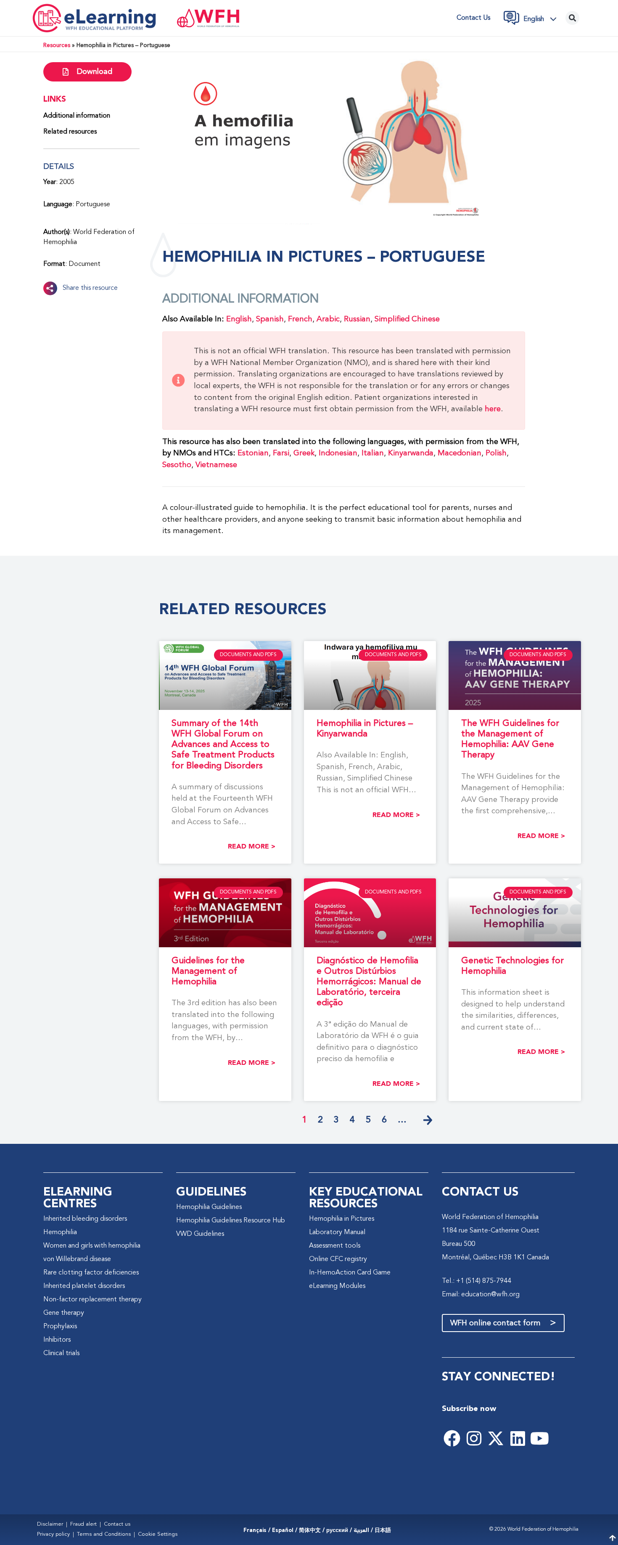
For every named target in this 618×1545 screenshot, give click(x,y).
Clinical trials (61, 1353)
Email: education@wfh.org (481, 1294)
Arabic (328, 319)
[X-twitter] (496, 1438)
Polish (496, 453)
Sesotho (176, 465)
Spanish (270, 319)
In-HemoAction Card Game (350, 1272)
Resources (56, 45)
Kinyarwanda (410, 453)
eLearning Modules (337, 1286)
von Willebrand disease (77, 1259)
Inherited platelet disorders (84, 1286)
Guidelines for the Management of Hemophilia (208, 971)
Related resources (70, 132)
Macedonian (459, 453)
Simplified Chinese (407, 319)
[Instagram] (474, 1438)
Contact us (473, 18)
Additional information (76, 116)
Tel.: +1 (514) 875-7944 (476, 1281)
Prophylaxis (60, 1326)
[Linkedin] (517, 1438)
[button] (542, 18)
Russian (357, 319)
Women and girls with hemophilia (91, 1246)
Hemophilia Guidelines (209, 1207)
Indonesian (338, 453)
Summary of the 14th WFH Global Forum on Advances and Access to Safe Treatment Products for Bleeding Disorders (223, 744)
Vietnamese (216, 465)
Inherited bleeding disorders (85, 1219)
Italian (373, 453)
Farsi (281, 453)
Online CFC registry (338, 1259)
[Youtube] (539, 1438)
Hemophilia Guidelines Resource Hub (230, 1220)
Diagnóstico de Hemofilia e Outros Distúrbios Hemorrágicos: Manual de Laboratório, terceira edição (369, 982)
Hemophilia (60, 1232)
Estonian (253, 453)
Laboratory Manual (337, 1232)
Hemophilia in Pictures (341, 1219)
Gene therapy (63, 1313)
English (239, 319)
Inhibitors (57, 1340)
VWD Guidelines (200, 1234)
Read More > (251, 846)
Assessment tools (334, 1246)
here (493, 409)
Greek (303, 453)
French (300, 319)
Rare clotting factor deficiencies (91, 1272)
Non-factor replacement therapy (92, 1299)
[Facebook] (452, 1438)
